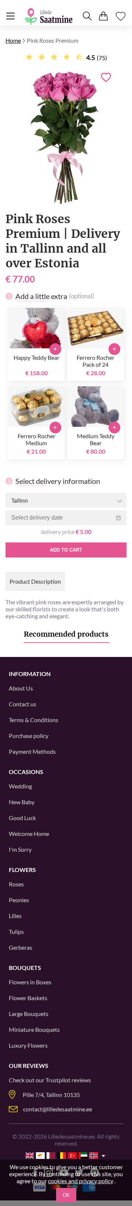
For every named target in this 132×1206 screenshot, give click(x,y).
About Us (21, 688)
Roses (16, 883)
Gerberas (20, 947)
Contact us (22, 703)
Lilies (15, 915)
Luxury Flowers (28, 1045)
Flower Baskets (28, 997)
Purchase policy (28, 735)
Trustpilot (57, 1079)
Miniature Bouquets (34, 1029)
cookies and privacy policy (80, 1180)
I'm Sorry (20, 849)
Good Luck (22, 817)
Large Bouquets (28, 1013)
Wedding (20, 786)
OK (66, 1195)
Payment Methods (32, 751)
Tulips (16, 931)
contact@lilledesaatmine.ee (57, 1108)
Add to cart (66, 550)
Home (13, 40)
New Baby (21, 801)
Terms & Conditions (33, 719)
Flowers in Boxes (30, 981)
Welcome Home (29, 833)
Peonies (19, 899)
